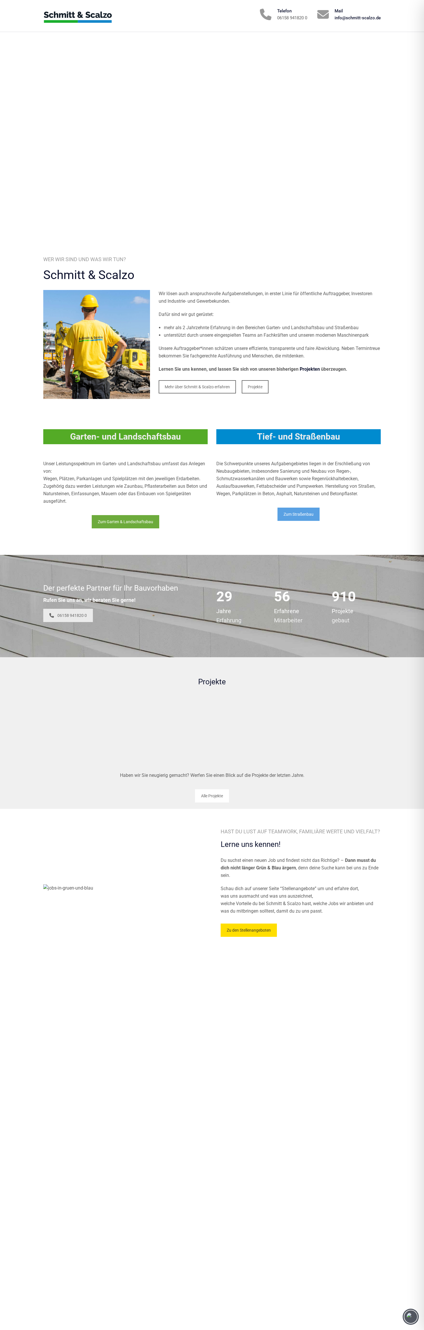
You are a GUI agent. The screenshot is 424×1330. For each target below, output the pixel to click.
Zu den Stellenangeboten (249, 930)
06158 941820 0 (72, 615)
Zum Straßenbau (299, 514)
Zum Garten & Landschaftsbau (125, 521)
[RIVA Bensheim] (167, 731)
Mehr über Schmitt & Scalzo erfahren (197, 387)
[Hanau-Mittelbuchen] (340, 731)
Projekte (255, 387)
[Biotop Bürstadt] (83, 731)
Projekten (310, 369)
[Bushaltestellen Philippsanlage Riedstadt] (256, 731)
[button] (12, 1317)
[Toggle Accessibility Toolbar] (410, 1316)
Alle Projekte (212, 796)
